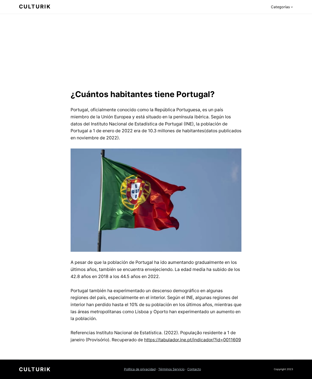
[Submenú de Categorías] (292, 7)
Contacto (194, 369)
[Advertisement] (156, 50)
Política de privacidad (140, 369)
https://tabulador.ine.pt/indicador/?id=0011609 (192, 339)
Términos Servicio (171, 369)
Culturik (35, 6)
